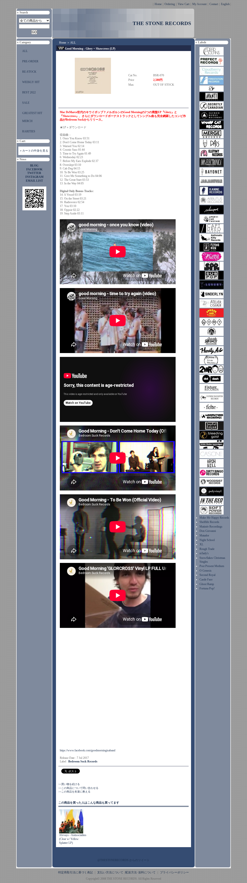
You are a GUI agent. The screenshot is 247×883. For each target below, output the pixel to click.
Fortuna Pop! (207, 588)
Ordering (170, 4)
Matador (204, 535)
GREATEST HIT (32, 113)
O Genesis (205, 570)
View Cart (183, 4)
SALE (25, 102)
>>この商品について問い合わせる (78, 787)
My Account (199, 4)
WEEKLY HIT (31, 82)
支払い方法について (110, 872)
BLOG (34, 165)
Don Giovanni (207, 531)
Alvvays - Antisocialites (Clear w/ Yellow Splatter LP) (72, 838)
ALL (25, 51)
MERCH (27, 121)
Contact (213, 4)
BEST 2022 (29, 92)
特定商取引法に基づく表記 (75, 872)
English (225, 4)
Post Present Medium (211, 566)
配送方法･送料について (140, 872)
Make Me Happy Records (214, 517)
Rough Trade (206, 549)
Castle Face (206, 579)
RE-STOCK (29, 71)
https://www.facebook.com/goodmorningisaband (87, 750)
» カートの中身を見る (34, 150)
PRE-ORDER (30, 61)
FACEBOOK (34, 169)
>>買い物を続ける (69, 784)
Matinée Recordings (210, 526)
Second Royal (207, 575)
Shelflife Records (209, 522)
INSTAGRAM (34, 177)
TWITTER (34, 173)
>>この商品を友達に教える (74, 791)
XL (201, 544)
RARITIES (28, 131)
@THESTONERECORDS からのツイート (123, 860)
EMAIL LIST (34, 180)
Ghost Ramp (206, 584)
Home (158, 4)
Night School (207, 540)
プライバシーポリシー (174, 872)
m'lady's (204, 553)
